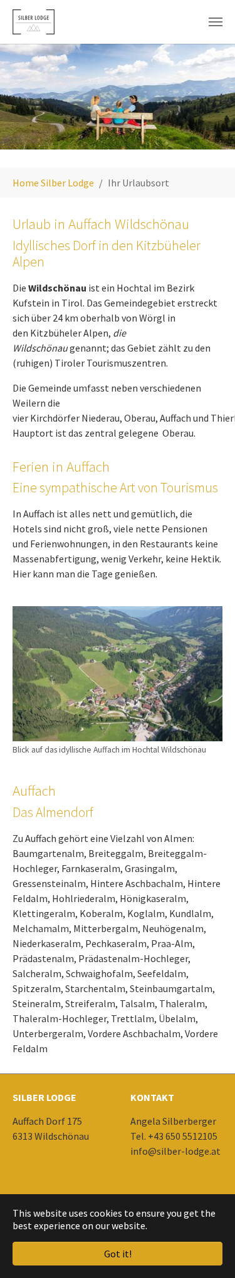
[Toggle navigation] (215, 22)
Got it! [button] (118, 1253)
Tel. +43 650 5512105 (173, 1136)
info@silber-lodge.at (175, 1151)
